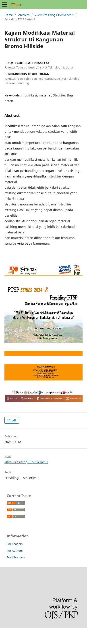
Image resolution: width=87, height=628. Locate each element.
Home (8, 15)
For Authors (15, 551)
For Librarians (16, 557)
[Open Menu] (4, 4)
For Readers (15, 544)
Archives (23, 15)
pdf (13, 420)
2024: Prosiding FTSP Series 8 (54, 15)
